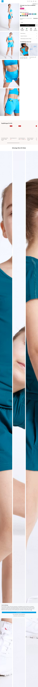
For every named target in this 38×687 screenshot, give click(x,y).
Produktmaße (35, 18)
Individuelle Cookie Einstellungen (19, 615)
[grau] (25, 15)
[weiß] (20, 14)
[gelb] (22, 14)
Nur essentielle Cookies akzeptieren (19, 614)
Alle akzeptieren (19, 612)
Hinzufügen (28, 25)
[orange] (24, 14)
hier (31, 609)
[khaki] (24, 15)
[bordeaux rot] (27, 14)
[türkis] (34, 14)
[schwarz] (27, 15)
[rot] (25, 14)
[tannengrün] (20, 15)
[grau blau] (32, 14)
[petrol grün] (22, 15)
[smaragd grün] (35, 14)
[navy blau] (29, 14)
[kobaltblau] (30, 14)
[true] (37, 25)
